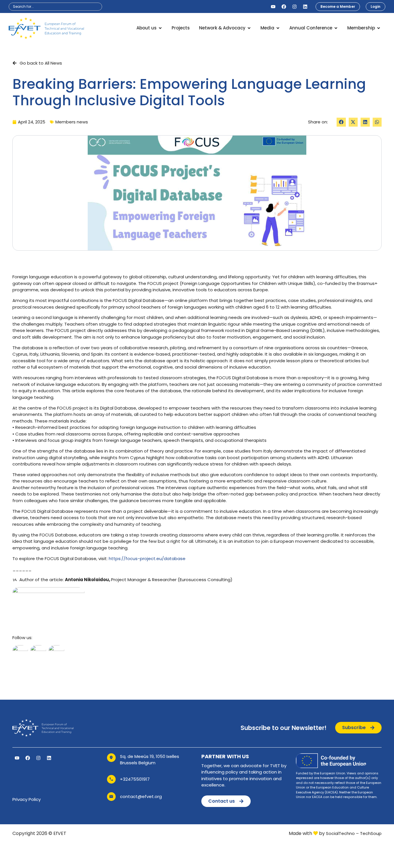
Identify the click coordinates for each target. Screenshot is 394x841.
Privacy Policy (26, 799)
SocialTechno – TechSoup (354, 833)
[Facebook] (283, 6)
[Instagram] (294, 6)
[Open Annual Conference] (336, 28)
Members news (71, 122)
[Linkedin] (305, 6)
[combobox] (55, 7)
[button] (341, 122)
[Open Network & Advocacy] (249, 28)
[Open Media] (278, 28)
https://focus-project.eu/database (146, 558)
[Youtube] (273, 6)
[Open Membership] (378, 28)
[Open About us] (160, 28)
